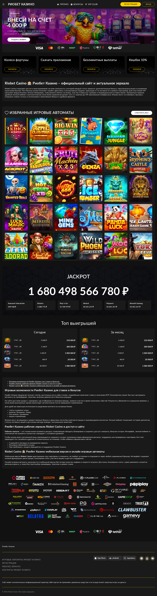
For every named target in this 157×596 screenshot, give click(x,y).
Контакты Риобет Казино (16, 570)
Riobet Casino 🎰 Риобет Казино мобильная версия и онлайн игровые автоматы (42, 386)
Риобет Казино (21, 4)
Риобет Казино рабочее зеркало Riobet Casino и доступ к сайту (35, 383)
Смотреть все (141, 113)
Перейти (12, 69)
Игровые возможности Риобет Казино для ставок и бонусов (34, 381)
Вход (148, 4)
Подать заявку (18, 39)
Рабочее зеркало (11, 567)
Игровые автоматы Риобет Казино (21, 560)
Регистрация (130, 4)
